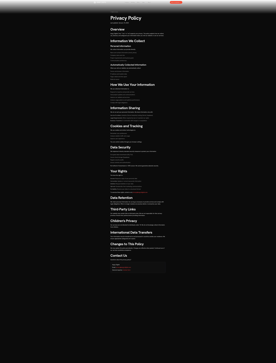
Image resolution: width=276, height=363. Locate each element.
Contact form (126, 270)
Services (133, 2)
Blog (143, 2)
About (149, 2)
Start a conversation (175, 2)
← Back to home (114, 12)
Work (138, 2)
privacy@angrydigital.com (140, 192)
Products (127, 2)
